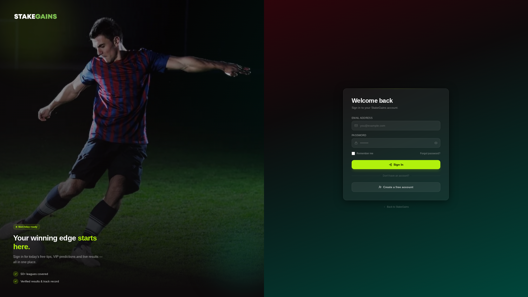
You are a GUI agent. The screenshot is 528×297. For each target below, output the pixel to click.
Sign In (398, 164)
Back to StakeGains (398, 206)
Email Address (362, 118)
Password (359, 135)
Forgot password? (430, 153)
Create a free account (398, 187)
